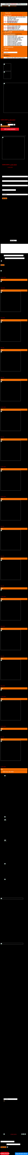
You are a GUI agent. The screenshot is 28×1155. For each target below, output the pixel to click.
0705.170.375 (4, 202)
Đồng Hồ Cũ (10, 868)
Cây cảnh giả (4, 284)
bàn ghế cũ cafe (17, 1003)
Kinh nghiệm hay (8, 47)
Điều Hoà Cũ (10, 797)
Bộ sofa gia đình (5, 273)
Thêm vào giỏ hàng (5, 126)
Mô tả (5, 210)
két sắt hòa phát (5, 403)
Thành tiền (5, 193)
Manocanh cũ (11, 873)
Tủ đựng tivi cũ (11, 855)
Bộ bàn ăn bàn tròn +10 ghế (8, 522)
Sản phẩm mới (8, 31)
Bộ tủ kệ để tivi (4, 552)
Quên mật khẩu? (5, 1149)
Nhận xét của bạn (6, 243)
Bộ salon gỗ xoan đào (6, 343)
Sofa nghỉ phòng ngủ (6, 652)
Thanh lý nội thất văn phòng (14, 39)
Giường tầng (4, 592)
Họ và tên (4, 175)
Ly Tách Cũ (10, 889)
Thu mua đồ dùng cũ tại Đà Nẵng (12, 1020)
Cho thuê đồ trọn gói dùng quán (15, 30)
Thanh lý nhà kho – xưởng (14, 42)
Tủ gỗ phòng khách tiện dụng (8, 462)
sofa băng (3, 208)
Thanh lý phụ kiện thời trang (14, 45)
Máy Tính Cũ (10, 829)
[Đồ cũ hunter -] (9, 6)
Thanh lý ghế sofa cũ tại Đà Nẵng (13, 206)
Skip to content (17, 1)
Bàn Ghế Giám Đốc (12, 886)
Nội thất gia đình (11, 18)
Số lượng (4, 124)
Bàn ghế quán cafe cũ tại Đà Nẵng (16, 17)
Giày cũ (9, 871)
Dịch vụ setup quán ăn (13, 28)
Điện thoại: (11, 4)
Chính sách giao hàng (9, 1008)
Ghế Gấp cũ (10, 837)
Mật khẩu (3, 1144)
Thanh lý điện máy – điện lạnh (15, 37)
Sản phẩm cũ (7, 15)
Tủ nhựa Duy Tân (5, 682)
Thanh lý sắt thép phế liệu (14, 44)
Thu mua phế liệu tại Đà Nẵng (11, 1022)
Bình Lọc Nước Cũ (12, 811)
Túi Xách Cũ (10, 876)
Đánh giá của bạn (5, 240)
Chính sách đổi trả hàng (10, 1009)
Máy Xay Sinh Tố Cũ (12, 785)
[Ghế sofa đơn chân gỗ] (7, 70)
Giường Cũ (10, 858)
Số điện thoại (5, 179)
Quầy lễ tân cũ (11, 895)
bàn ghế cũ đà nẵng (6, 1003)
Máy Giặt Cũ (10, 788)
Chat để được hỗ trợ (21, 1153)
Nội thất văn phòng (12, 22)
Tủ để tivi (3, 692)
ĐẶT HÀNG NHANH (9, 129)
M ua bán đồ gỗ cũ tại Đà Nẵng (17, 1001)
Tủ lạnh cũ (10, 780)
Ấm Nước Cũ (10, 808)
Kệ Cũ (9, 883)
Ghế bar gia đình (5, 314)
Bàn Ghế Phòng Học (12, 823)
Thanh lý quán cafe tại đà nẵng (12, 1017)
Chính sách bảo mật (9, 1010)
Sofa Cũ (9, 849)
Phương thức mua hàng (10, 1012)
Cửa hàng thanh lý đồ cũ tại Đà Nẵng (10, 991)
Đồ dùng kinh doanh (12, 21)
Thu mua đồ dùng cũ (9, 34)
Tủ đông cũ (10, 800)
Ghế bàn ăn (4, 622)
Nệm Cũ (9, 861)
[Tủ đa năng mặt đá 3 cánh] (7, 78)
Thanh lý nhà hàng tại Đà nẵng (12, 1018)
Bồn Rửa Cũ (10, 852)
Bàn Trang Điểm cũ (12, 846)
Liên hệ (6, 49)
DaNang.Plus (4, 1096)
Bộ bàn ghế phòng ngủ (7, 373)
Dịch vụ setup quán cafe (13, 27)
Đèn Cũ (9, 831)
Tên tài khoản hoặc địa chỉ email (10, 1140)
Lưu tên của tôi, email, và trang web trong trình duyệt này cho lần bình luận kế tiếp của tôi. (14, 261)
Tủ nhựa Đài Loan (5, 433)
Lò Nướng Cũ (11, 814)
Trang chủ (7, 13)
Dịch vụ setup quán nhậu (14, 26)
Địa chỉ (4, 184)
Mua (2, 279)
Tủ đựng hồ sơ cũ (12, 892)
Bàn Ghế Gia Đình (12, 844)
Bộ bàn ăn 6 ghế (5, 762)
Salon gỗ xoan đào (6, 722)
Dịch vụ (7, 24)
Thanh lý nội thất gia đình (14, 38)
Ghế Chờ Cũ (10, 834)
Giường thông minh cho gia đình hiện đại (11, 492)
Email (2, 258)
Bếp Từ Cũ (10, 802)
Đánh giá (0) (7, 211)
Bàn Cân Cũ (10, 826)
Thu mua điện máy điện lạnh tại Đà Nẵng (14, 1021)
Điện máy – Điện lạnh (13, 19)
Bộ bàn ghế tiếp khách (6, 582)
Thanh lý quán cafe (12, 41)
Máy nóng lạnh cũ (12, 794)
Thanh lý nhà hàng (12, 35)
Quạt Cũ (9, 805)
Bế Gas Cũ (10, 782)
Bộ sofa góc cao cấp (6, 733)
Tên (2, 255)
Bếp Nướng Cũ (11, 791)
